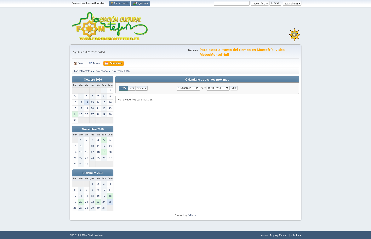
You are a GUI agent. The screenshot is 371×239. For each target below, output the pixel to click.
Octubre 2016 (93, 79)
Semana (141, 88)
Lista (123, 88)
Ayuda (264, 235)
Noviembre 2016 (93, 129)
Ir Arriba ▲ (296, 235)
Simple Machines (96, 235)
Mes (131, 88)
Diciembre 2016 (93, 172)
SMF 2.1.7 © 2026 (78, 235)
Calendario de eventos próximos (207, 79)
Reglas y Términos (279, 235)
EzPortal (192, 215)
